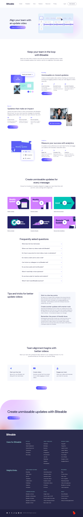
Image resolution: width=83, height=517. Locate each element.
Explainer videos (47, 480)
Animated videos (47, 476)
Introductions (47, 454)
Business (45, 448)
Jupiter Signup (64, 450)
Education (28, 452)
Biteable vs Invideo (30, 498)
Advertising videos (48, 472)
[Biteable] (10, 4)
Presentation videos (48, 483)
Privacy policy (64, 498)
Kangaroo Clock (64, 459)
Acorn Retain (64, 457)
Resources (48, 3)
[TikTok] (14, 513)
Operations (28, 450)
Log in (64, 3)
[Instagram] (21, 513)
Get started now (13, 418)
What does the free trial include (31, 244)
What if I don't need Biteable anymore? (33, 281)
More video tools (47, 502)
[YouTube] (7, 513)
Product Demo (64, 474)
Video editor (28, 474)
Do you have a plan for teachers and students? (35, 276)
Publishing (28, 483)
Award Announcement (59, 211)
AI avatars (28, 487)
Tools (34, 3)
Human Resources (30, 448)
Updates (45, 461)
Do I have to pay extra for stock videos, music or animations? (39, 253)
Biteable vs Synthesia (30, 500)
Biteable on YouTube (65, 485)
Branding (28, 472)
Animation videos (47, 474)
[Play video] (18, 203)
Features (41, 3)
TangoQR (63, 443)
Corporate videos (47, 478)
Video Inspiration (65, 487)
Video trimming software (49, 500)
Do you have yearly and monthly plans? (33, 267)
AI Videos (46, 485)
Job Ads (45, 457)
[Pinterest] (18, 513)
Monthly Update (34, 211)
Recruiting (28, 454)
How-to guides (64, 478)
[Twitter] (11, 513)
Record (27, 476)
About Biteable (64, 494)
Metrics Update (10, 230)
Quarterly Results (34, 230)
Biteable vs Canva (30, 494)
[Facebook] (9, 513)
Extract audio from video (49, 498)
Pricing (54, 3)
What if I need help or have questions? (32, 271)
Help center (63, 476)
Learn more (46, 93)
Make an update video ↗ (17, 27)
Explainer (46, 450)
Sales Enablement (30, 446)
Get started (72, 3)
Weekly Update (10, 211)
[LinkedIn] (16, 513)
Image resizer (46, 494)
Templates (28, 3)
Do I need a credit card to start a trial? (32, 257)
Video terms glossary (66, 483)
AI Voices (46, 487)
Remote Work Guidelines (59, 230)
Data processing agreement (67, 500)
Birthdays (46, 446)
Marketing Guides (65, 480)
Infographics (46, 452)
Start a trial (41, 388)
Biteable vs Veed (29, 502)
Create (21, 3)
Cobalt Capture (64, 452)
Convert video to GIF (48, 496)
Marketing (28, 443)
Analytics (28, 485)
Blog (62, 472)
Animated (46, 443)
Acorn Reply (64, 454)
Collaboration (29, 480)
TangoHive (63, 446)
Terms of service (65, 496)
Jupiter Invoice (64, 448)
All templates (46, 463)
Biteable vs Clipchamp (31, 496)
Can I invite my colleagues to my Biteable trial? (35, 262)
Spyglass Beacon (65, 461)
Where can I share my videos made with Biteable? (36, 248)
